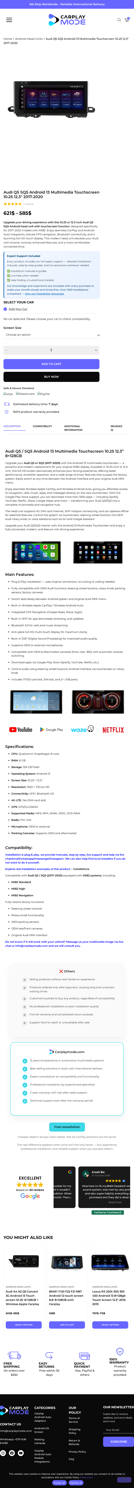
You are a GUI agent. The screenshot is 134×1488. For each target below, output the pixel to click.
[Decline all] (124, 1480)
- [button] (6, 350)
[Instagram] (3, 1453)
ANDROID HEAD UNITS (18, 1287)
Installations (81, 869)
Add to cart (51, 364)
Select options (23, 1325)
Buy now (51, 376)
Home (7, 38)
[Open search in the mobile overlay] (119, 20)
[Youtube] (21, 1453)
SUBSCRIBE (118, 1441)
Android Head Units (29, 38)
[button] (9, 702)
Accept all (59, 1482)
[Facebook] (12, 1453)
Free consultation (67, 1127)
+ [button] (96, 350)
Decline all (76, 1482)
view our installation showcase (44, 293)
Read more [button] (91, 1202)
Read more (86, 1477)
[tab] (12, 428)
